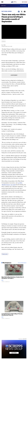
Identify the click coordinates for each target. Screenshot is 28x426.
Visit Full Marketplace (22, 262)
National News (7, 11)
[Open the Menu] (2, 2)
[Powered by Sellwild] (24, 338)
